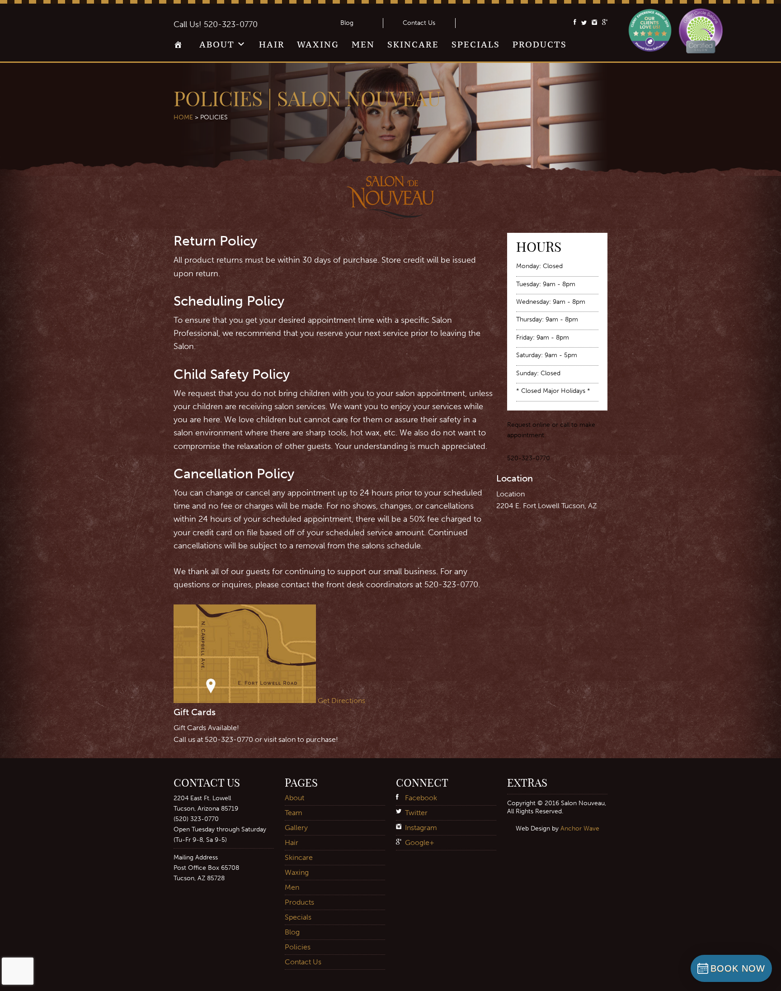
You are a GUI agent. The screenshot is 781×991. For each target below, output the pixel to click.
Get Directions (341, 700)
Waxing (318, 44)
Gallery (296, 827)
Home (180, 47)
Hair (272, 44)
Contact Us (419, 23)
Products (540, 44)
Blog (346, 23)
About (217, 44)
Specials (476, 44)
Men (363, 44)
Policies (298, 947)
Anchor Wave (579, 828)
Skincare (413, 44)
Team (293, 812)
